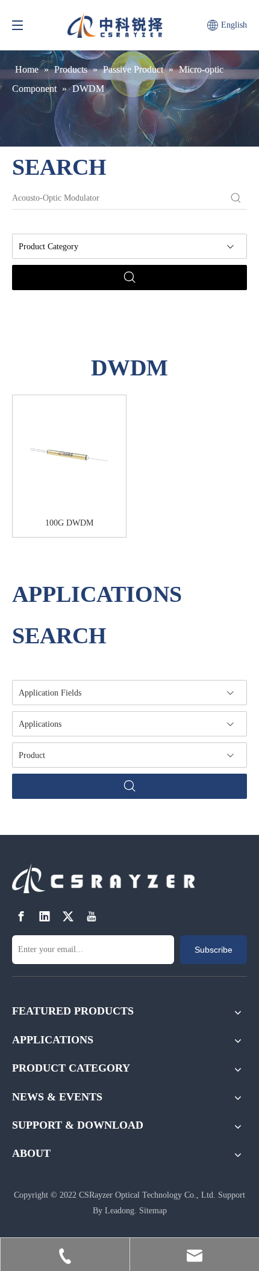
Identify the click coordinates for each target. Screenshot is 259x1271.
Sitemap (153, 1210)
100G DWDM (69, 522)
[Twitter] (68, 916)
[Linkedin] (45, 916)
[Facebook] (21, 916)
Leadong (119, 1210)
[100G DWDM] (69, 455)
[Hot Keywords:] (236, 198)
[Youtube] (92, 916)
